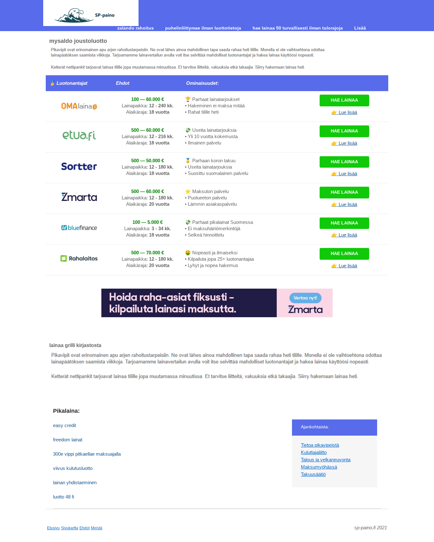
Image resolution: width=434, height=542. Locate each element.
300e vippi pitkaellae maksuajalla (87, 454)
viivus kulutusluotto (72, 468)
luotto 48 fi (63, 496)
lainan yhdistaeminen (75, 482)
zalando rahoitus (135, 27)
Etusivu (53, 528)
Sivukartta (69, 528)
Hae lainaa (344, 100)
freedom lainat (67, 439)
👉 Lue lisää (344, 112)
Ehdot (84, 528)
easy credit (64, 425)
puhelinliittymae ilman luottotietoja (203, 27)
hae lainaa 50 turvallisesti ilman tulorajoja (298, 27)
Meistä (96, 528)
